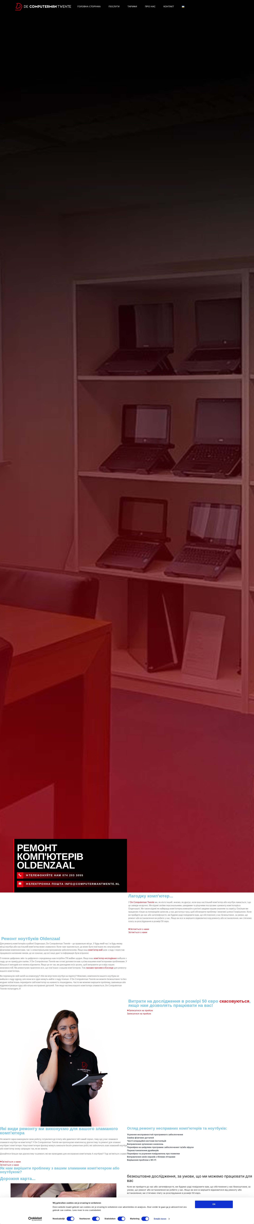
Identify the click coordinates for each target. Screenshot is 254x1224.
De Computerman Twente (142, 902)
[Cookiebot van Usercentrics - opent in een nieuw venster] (35, 1219)
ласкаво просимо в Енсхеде (100, 968)
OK (214, 1204)
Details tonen (160, 1219)
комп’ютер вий (95, 950)
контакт (169, 6)
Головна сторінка (89, 6)
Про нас (150, 6)
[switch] (96, 1219)
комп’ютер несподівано (105, 958)
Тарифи (132, 6)
